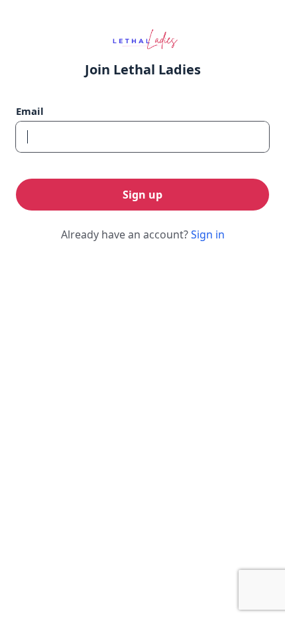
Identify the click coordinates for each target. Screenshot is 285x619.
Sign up (142, 194)
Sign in (208, 234)
